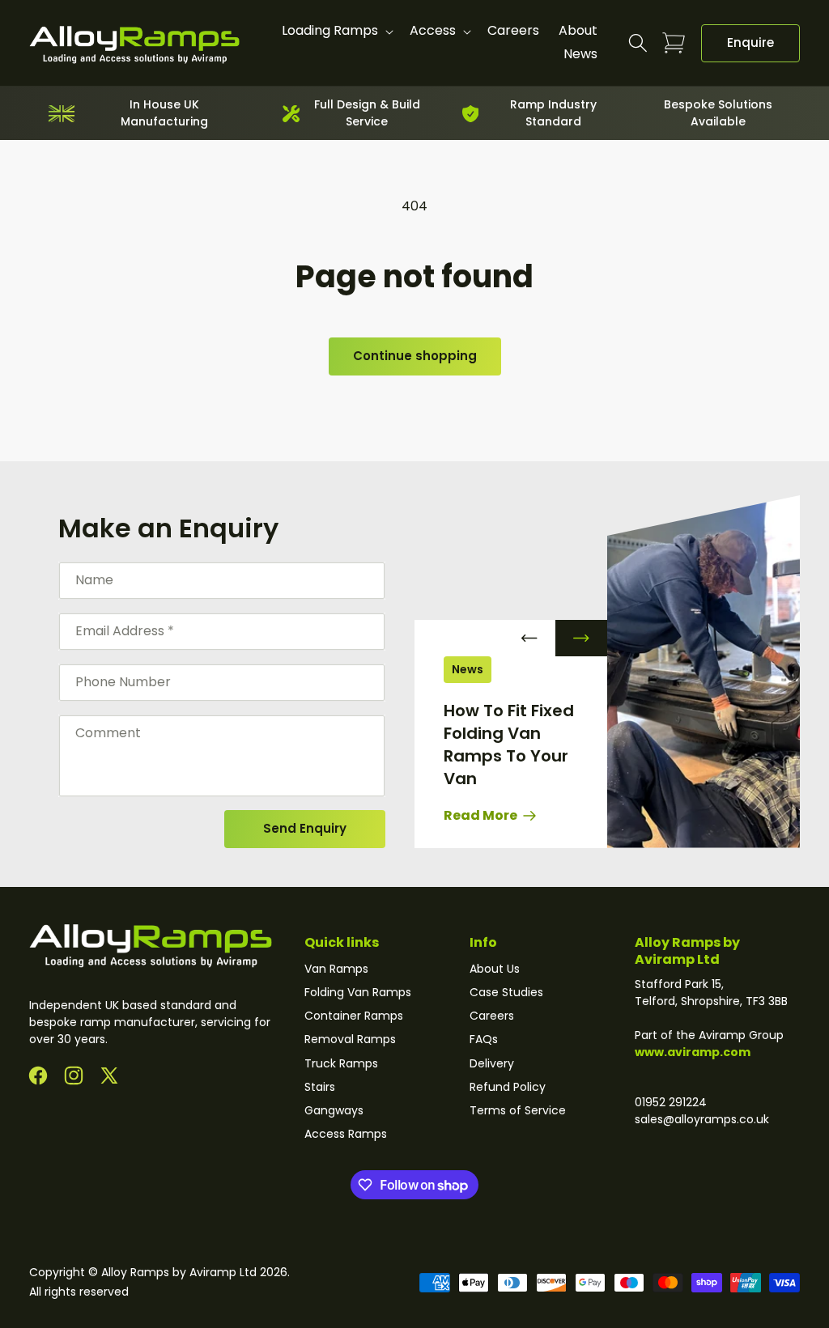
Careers (492, 1016)
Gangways (333, 1110)
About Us (495, 969)
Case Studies (506, 992)
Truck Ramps (341, 1063)
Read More (482, 815)
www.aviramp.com (692, 1052)
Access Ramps (345, 1134)
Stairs (319, 1087)
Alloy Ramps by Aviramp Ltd (179, 1272)
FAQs (484, 1039)
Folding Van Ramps (357, 992)
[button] (336, 31)
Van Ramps (336, 969)
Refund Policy (508, 1087)
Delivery (492, 1063)
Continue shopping (415, 355)
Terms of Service (518, 1110)
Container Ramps (353, 1016)
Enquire (750, 42)
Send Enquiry (304, 828)
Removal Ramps (350, 1039)
